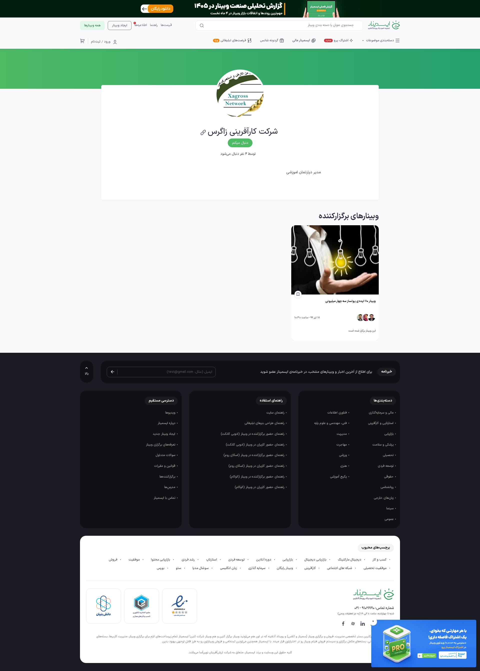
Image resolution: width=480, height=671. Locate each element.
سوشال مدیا (201, 568)
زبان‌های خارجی (384, 498)
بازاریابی (389, 434)
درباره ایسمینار (167, 423)
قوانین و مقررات (165, 466)
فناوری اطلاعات (338, 412)
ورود (107, 41)
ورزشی (343, 455)
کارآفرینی (310, 568)
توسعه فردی (386, 466)
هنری (344, 466)
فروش (113, 559)
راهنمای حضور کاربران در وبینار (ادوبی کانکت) (255, 444)
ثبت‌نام (95, 41)
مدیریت (342, 434)
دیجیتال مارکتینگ (350, 559)
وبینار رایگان (285, 568)
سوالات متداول (166, 455)
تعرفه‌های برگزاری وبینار (161, 444)
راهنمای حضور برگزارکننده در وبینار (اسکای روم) (254, 455)
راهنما (154, 25)
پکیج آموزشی (339, 476)
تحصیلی (388, 455)
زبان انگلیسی (229, 568)
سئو (179, 568)
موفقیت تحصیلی (375, 568)
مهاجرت (342, 444)
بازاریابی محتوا (161, 559)
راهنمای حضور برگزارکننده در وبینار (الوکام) (257, 476)
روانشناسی (387, 487)
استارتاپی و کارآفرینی (381, 423)
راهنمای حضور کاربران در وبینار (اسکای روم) (256, 466)
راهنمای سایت (275, 412)
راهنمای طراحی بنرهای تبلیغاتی (264, 423)
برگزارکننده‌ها (168, 476)
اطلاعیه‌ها (140, 25)
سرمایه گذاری (257, 568)
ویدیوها (170, 412)
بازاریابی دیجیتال (315, 559)
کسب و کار (379, 559)
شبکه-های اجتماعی (340, 568)
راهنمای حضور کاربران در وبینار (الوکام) (260, 487)
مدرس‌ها (170, 487)
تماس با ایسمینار (165, 498)
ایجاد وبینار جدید (164, 434)
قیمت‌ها (166, 25)
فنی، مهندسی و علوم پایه (331, 423)
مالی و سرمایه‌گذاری (381, 412)
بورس (161, 568)
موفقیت (134, 559)
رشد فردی (189, 559)
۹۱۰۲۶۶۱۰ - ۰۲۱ (364, 608)
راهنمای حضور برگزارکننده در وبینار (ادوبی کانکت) (253, 434)
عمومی (389, 519)
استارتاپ (212, 559)
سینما (390, 508)
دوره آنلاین (264, 559)
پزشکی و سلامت (383, 444)
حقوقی (389, 476)
